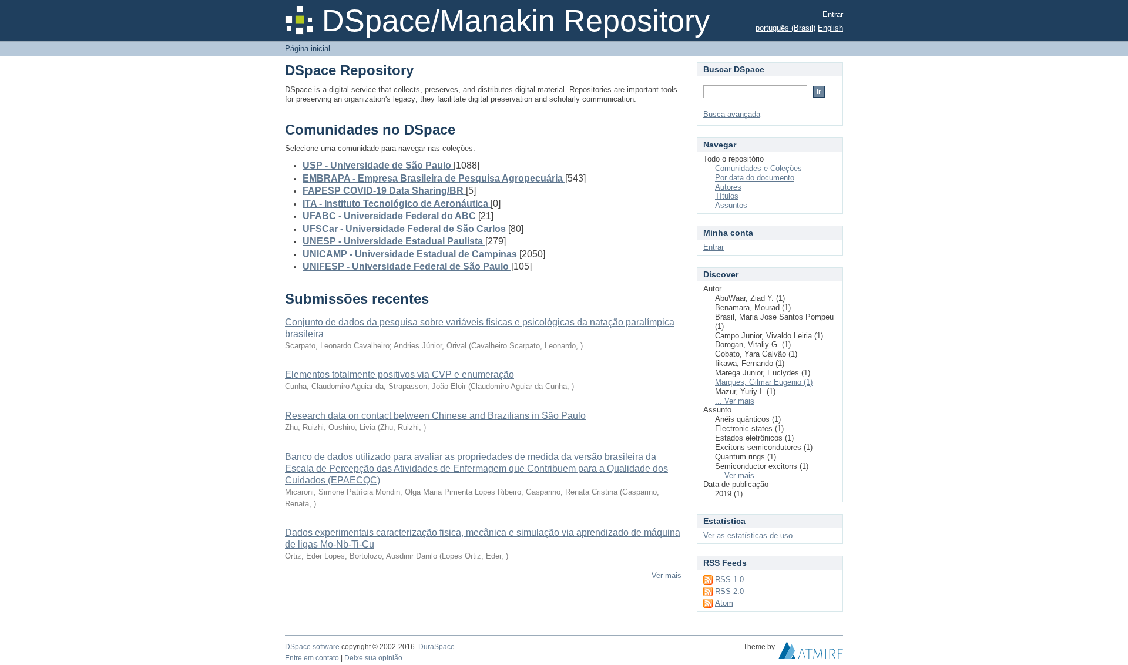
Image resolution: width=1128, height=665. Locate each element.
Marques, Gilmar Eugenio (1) (764, 382)
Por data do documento (754, 177)
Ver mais (667, 575)
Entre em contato (312, 658)
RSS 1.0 (729, 579)
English (830, 27)
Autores (728, 187)
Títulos (726, 196)
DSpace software (312, 647)
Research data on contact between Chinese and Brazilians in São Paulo (435, 416)
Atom (724, 603)
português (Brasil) (785, 27)
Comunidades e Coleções (758, 168)
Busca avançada (731, 114)
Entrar (832, 14)
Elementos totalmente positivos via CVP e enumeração (399, 374)
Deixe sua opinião (373, 658)
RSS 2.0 (729, 591)
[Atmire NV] (810, 653)
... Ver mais (734, 401)
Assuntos (731, 205)
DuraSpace (436, 647)
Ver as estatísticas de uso (748, 535)
